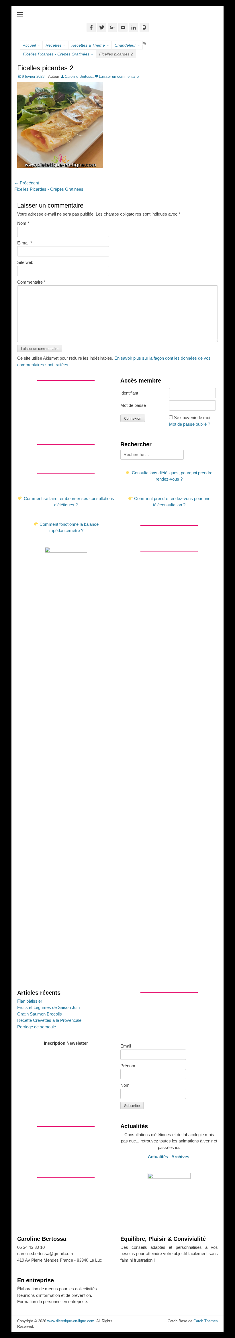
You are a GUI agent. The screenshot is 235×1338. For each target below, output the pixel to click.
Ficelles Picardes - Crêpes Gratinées (58, 54)
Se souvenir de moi (192, 417)
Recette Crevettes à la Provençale (49, 1020)
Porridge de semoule (36, 1026)
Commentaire (31, 282)
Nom (23, 223)
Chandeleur (127, 45)
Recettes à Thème (90, 45)
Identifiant (129, 393)
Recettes (55, 45)
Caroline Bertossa (79, 76)
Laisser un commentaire (119, 76)
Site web (25, 262)
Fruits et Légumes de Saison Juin (48, 1007)
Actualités (158, 1156)
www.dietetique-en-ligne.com (70, 1321)
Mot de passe (133, 405)
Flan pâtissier (29, 1001)
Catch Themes (205, 1321)
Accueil (31, 45)
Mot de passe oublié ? (189, 424)
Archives (180, 1156)
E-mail (24, 242)
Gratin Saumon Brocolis (39, 1014)
